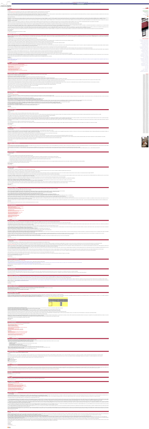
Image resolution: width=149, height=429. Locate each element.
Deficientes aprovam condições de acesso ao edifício (14, 207)
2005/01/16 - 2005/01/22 (145, 97)
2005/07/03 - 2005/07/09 (145, 111)
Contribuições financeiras (80, 3)
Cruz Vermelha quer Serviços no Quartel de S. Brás (14, 68)
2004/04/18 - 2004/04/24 (145, 74)
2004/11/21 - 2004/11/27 (145, 92)
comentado (15, 260)
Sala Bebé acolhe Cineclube (11, 209)
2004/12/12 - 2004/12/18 (145, 94)
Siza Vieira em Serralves (11, 66)
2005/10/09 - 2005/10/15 (145, 119)
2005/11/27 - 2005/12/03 (145, 123)
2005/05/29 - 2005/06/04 (145, 108)
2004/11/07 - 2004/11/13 (145, 91)
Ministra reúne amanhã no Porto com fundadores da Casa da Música (15, 206)
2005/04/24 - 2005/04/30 (145, 105)
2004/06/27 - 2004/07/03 (145, 80)
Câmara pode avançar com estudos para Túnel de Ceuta (14, 213)
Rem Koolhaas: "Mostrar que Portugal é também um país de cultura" (15, 385)
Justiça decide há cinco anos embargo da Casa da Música (14, 208)
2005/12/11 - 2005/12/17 (145, 124)
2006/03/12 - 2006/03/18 (145, 132)
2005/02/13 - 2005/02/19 (145, 99)
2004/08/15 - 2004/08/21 (145, 84)
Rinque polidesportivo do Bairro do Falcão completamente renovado (15, 389)
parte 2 (19, 334)
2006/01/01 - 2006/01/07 (145, 126)
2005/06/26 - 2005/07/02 (145, 110)
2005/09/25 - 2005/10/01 (145, 118)
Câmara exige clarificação (11, 328)
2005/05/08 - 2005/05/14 (145, 106)
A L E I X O (147, 13)
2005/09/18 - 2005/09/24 (145, 117)
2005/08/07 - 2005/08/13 (145, 114)
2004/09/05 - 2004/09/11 (145, 86)
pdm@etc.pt (75, 2)
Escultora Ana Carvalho (145, 14)
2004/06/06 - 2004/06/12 (145, 78)
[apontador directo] (9, 71)
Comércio (15, 334)
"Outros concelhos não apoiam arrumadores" (13, 212)
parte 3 (21, 334)
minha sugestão (23, 260)
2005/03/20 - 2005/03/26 (145, 102)
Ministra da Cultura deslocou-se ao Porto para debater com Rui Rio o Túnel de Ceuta (17, 327)
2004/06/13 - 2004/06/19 (145, 79)
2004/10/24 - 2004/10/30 (145, 90)
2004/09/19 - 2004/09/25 (145, 87)
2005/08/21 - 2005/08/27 (145, 115)
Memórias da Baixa (10, 216)
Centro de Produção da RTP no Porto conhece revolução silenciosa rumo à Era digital (17, 331)
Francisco (9, 74)
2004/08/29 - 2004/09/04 (145, 85)
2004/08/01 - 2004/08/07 (145, 83)
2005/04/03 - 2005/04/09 (145, 103)
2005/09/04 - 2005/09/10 (145, 116)
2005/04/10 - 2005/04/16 (145, 104)
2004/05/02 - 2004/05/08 (145, 75)
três (17, 325)
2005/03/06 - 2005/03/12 (145, 101)
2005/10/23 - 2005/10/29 (145, 120)
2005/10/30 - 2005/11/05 (145, 121)
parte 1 (17, 334)
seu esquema (9, 145)
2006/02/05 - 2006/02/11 (145, 129)
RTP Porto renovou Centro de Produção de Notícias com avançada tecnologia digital (17, 332)
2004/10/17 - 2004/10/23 (145, 89)
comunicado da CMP (23, 294)
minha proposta (16, 94)
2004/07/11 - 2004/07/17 (145, 81)
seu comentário (12, 94)
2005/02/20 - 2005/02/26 (145, 100)
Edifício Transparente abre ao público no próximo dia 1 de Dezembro (15, 324)
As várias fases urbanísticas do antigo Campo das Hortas (14, 388)
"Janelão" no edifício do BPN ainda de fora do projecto (14, 67)
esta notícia (11, 276)
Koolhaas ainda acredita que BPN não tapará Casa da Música (15, 386)
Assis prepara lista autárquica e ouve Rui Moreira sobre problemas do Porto (16, 333)
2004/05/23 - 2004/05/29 (145, 77)
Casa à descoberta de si (10, 384)
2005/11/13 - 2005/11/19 (145, 122)
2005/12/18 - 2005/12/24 (145, 125)
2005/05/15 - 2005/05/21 (145, 107)
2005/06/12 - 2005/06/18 (145, 109)
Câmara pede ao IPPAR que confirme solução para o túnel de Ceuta (15, 329)
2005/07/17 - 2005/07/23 (145, 112)
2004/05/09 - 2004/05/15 (145, 76)
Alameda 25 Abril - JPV (145, 11)
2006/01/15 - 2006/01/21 (145, 127)
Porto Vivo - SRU (146, 12)
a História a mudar (17, 382)
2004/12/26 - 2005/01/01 (145, 95)
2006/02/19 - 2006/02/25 (145, 130)
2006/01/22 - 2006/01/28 (145, 128)
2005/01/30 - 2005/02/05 (145, 98)
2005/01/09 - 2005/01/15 (145, 96)
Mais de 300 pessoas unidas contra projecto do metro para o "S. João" (16, 210)
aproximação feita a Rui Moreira (11, 244)
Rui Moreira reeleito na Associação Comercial (13, 69)
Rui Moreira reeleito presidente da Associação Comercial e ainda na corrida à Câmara (17, 70)
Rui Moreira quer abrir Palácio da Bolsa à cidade (13, 215)
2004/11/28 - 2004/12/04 (145, 93)
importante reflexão (14, 11)
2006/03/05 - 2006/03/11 (145, 131)
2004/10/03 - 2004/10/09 (145, 88)
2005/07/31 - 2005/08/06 (145, 113)
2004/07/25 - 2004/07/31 (145, 82)
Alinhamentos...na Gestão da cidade (31, 169)
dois (16, 325)
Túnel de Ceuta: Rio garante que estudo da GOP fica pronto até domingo (16, 64)
